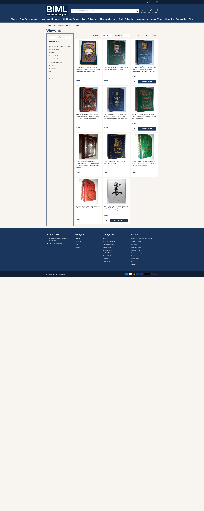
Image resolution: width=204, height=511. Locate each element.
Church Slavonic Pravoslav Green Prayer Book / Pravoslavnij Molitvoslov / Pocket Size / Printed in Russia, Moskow (144, 163)
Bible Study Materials (29, 19)
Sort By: (96, 35)
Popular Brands (55, 42)
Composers (142, 19)
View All (51, 78)
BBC (50, 71)
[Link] (57, 10)
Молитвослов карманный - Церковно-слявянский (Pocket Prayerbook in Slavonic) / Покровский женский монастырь (88, 116)
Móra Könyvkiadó (53, 56)
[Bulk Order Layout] (155, 35)
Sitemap (77, 247)
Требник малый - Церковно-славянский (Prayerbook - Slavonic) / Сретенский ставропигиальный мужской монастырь (115, 116)
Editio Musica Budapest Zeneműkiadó (59, 46)
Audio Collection (126, 19)
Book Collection (89, 19)
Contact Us (181, 19)
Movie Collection (107, 19)
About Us (169, 19)
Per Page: (119, 35)
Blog (191, 19)
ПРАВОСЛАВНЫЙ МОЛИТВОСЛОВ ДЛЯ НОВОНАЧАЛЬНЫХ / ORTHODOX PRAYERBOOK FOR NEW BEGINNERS (144, 69)
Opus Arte (51, 75)
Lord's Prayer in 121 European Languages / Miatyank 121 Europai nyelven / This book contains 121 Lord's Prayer (116, 208)
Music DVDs (156, 19)
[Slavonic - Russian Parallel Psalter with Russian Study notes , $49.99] (117, 146)
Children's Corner (71, 19)
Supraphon (52, 52)
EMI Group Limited (54, 49)
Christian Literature (51, 19)
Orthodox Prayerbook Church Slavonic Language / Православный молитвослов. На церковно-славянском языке (88, 69)
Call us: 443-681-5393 (55, 243)
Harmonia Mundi (53, 59)
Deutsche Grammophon (55, 62)
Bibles (13, 19)
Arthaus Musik (53, 68)
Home (48, 25)
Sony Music (52, 65)
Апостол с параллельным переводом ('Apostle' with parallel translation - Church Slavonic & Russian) (144, 116)
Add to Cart (147, 82)
